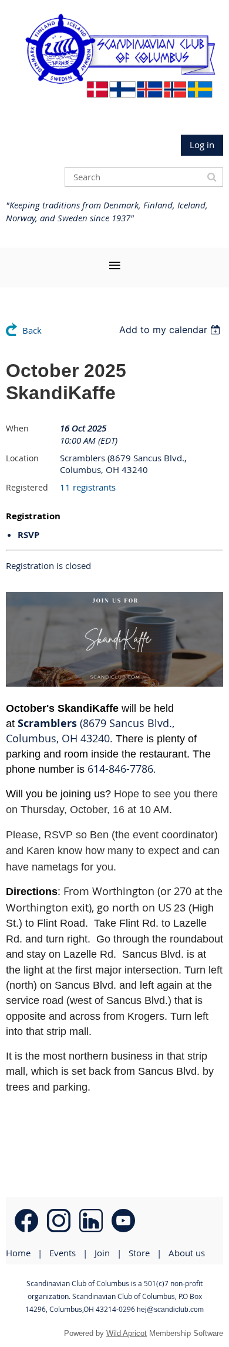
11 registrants (88, 487)
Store (139, 1253)
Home (18, 1253)
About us (187, 1253)
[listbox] (171, 330)
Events (62, 1253)
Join (102, 1253)
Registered (27, 487)
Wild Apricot (126, 1333)
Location (22, 458)
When (17, 428)
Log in (202, 144)
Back (32, 330)
